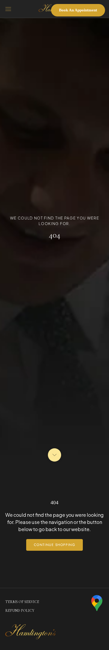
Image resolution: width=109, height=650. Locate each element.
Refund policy (19, 610)
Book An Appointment (78, 10)
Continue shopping (54, 544)
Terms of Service (22, 602)
